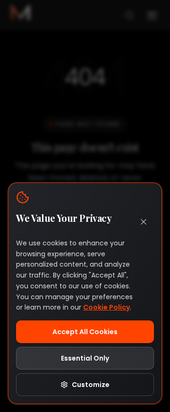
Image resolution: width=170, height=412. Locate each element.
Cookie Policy (106, 307)
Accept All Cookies (85, 331)
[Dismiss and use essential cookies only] (143, 221)
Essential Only (85, 358)
